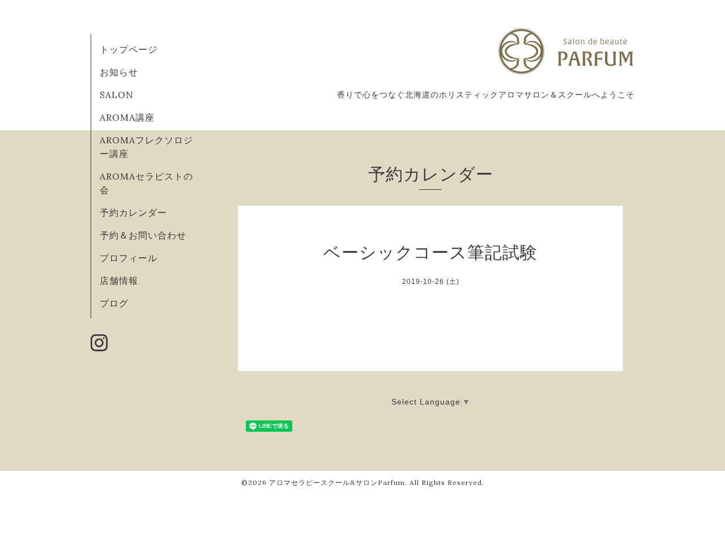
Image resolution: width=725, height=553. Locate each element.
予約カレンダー (133, 212)
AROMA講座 (127, 117)
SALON (117, 94)
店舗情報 (119, 280)
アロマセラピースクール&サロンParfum (337, 482)
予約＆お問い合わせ (143, 235)
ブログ (114, 303)
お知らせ (119, 72)
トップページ (128, 49)
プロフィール (128, 257)
